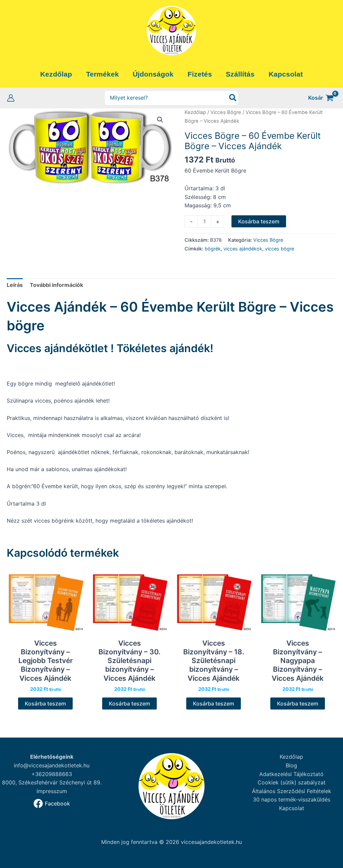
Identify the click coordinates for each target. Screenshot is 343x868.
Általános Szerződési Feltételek (291, 791)
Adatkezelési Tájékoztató (291, 774)
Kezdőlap (195, 112)
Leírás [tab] (15, 285)
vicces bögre (279, 248)
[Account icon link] (11, 98)
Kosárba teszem (258, 221)
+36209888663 (51, 774)
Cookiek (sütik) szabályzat (292, 782)
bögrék (213, 248)
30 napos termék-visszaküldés (291, 799)
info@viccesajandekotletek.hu (51, 765)
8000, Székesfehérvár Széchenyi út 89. (51, 782)
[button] (160, 120)
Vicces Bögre (225, 112)
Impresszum (52, 791)
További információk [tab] (56, 285)
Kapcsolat (291, 808)
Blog (291, 765)
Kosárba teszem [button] (45, 703)
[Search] (233, 98)
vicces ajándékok (242, 248)
